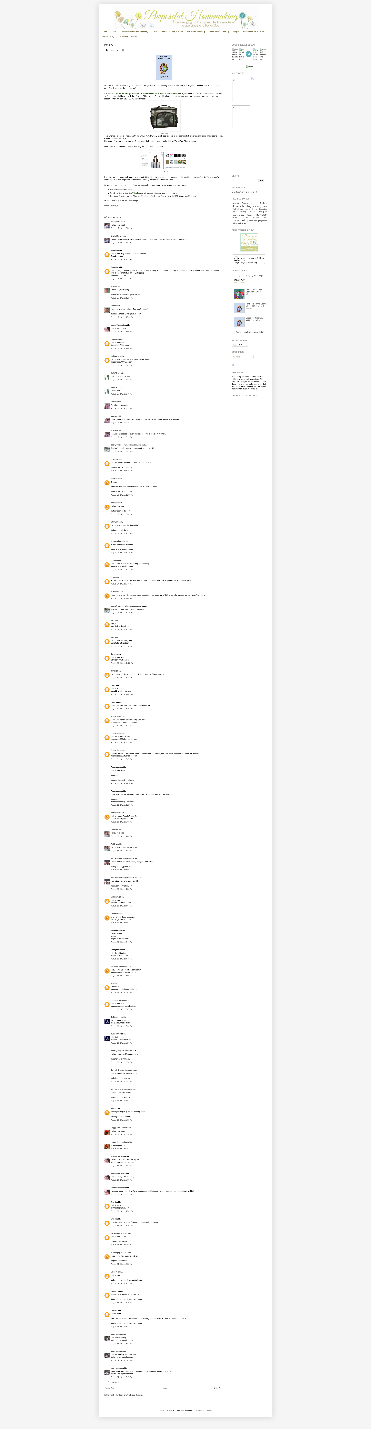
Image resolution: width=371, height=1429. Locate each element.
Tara (112, 621)
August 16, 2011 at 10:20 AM (122, 553)
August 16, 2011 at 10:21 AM (122, 570)
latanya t (114, 503)
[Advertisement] (250, 151)
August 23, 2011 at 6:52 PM (121, 1082)
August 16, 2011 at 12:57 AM (122, 471)
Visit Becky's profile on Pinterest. (244, 192)
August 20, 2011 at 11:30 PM (122, 663)
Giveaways (114, 206)
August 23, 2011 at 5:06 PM (121, 976)
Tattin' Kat (115, 373)
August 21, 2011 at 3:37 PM (121, 726)
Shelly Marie (116, 222)
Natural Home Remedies (256, 209)
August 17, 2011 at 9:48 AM (121, 598)
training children (239, 223)
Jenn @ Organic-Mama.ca (121, 1051)
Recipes (236, 32)
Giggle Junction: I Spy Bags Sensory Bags (254, 319)
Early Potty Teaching (196, 32)
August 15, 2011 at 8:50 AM (121, 228)
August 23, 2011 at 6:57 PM (121, 1149)
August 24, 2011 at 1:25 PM (121, 1283)
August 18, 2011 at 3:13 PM (121, 629)
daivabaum (115, 813)
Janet (113, 654)
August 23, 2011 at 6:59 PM (121, 1180)
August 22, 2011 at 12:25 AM (122, 805)
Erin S (113, 1202)
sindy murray (116, 1334)
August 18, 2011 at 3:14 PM (121, 646)
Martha (114, 402)
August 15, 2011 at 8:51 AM (121, 243)
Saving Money (240, 217)
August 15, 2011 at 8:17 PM (121, 408)
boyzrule (114, 459)
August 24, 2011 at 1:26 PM (121, 1303)
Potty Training (239, 212)
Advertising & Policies (127, 36)
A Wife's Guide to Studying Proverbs (167, 32)
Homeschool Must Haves (253, 32)
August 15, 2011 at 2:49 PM (121, 394)
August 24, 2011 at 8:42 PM (121, 1360)
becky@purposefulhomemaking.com (126, 445)
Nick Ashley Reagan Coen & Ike (124, 858)
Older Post (218, 1388)
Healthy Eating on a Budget (249, 203)
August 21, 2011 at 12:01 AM (122, 694)
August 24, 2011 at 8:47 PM (121, 1377)
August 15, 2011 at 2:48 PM (121, 380)
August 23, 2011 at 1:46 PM (121, 836)
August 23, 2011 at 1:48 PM (121, 851)
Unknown (115, 339)
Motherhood (237, 209)
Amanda (114, 250)
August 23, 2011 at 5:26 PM (121, 1026)
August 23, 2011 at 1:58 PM (121, 870)
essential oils (260, 217)
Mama (113, 287)
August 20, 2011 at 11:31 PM (122, 678)
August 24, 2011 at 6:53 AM (121, 1245)
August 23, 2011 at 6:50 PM (121, 1062)
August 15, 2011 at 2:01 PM (121, 365)
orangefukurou (117, 541)
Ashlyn (114, 830)
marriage (253, 220)
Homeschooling (241, 206)
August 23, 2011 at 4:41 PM (121, 942)
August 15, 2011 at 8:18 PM (121, 423)
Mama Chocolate (118, 325)
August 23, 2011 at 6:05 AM (121, 822)
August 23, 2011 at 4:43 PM (121, 959)
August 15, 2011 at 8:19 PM (121, 437)
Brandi (113, 1109)
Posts (237, 357)
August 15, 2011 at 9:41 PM (121, 452)
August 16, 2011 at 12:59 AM (122, 495)
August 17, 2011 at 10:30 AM (122, 613)
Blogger (209, 1410)
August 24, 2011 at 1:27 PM (121, 1327)
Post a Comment (114, 1382)
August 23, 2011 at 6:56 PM (121, 1134)
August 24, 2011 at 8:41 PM (121, 1344)
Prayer (252, 212)
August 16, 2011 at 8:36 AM (121, 514)
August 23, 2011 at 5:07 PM (121, 992)
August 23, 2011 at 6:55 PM (121, 1120)
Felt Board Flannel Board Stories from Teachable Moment (256, 306)
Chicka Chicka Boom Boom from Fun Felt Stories (254, 292)
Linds (113, 685)
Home (104, 32)
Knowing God (260, 206)
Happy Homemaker (119, 1128)
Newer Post (109, 1388)
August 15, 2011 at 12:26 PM (122, 317)
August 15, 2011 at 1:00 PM (121, 332)
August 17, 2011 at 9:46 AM (121, 584)
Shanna (114, 983)
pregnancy (262, 221)
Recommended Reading (219, 32)
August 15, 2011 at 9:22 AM (121, 259)
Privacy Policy (108, 36)
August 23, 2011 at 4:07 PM (121, 906)
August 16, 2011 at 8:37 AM (121, 534)
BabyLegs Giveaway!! (254, 276)
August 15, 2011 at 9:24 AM (121, 279)
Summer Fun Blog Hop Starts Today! (249, 332)
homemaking (240, 220)
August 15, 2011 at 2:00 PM (121, 348)
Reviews (261, 214)
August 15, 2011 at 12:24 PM (122, 298)
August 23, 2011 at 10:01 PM (122, 1211)
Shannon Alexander (119, 967)
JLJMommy (116, 1017)
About (113, 32)
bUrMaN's (115, 577)
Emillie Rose (116, 717)
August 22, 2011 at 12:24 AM (122, 783)
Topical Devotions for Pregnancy (134, 32)
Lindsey (114, 1272)
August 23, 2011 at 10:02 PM (122, 1226)
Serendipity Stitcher (119, 1233)
